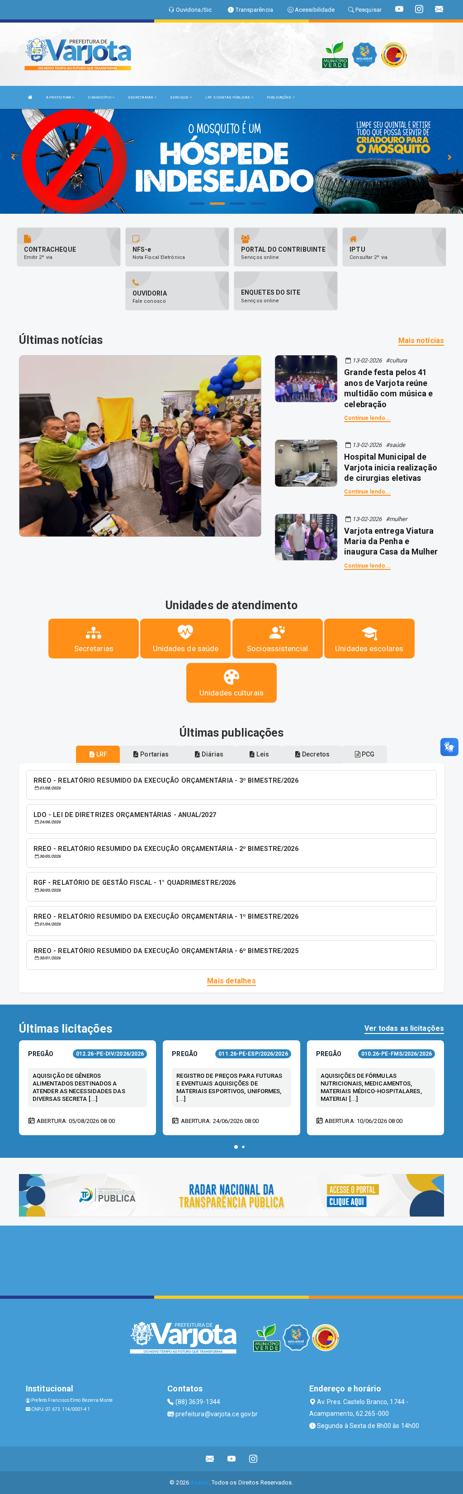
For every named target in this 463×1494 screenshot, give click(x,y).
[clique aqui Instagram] (253, 1459)
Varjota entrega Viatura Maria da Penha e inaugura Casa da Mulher (391, 541)
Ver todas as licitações (404, 1028)
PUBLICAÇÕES (279, 97)
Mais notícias (421, 340)
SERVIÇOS (179, 97)
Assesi (199, 1482)
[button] (236, 1147)
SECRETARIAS (141, 97)
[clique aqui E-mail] (210, 1459)
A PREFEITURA (59, 97)
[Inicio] (30, 97)
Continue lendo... (367, 418)
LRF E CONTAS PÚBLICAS (228, 97)
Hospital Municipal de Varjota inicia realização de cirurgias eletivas (390, 467)
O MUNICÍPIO (100, 97)
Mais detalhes (231, 981)
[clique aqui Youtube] (232, 1459)
